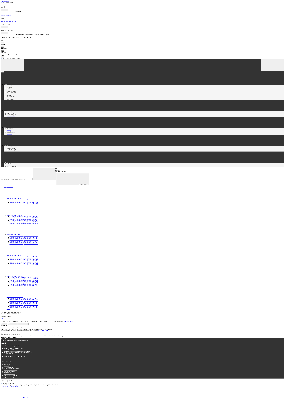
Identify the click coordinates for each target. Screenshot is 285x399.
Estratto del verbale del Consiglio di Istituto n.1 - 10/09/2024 (24, 203)
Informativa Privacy (8, 367)
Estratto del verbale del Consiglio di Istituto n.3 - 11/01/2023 (24, 241)
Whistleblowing (7, 372)
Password (17, 13)
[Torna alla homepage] (142, 58)
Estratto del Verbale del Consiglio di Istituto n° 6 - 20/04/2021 (24, 278)
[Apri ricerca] (272, 65)
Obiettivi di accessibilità (9, 371)
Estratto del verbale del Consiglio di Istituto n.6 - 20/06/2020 (24, 305)
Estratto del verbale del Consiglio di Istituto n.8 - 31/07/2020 (24, 307)
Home (57, 168)
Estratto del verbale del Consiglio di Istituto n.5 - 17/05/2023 (24, 238)
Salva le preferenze (12, 337)
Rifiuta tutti (12, 324)
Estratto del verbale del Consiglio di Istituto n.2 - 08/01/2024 (24, 221)
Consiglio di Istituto (8, 187)
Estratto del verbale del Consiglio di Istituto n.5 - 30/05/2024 (24, 217)
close (2, 71)
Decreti (8, 309)
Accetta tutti (23, 324)
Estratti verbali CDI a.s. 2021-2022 (15, 255)
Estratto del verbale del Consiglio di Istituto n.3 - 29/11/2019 (24, 301)
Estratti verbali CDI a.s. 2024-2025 (15, 198)
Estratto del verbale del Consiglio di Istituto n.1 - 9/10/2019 (23, 298)
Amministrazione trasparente (10, 375)
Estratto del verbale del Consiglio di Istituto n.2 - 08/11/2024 (24, 202)
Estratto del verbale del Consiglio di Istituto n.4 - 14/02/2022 (24, 260)
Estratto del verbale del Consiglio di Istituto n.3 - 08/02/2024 (24, 220)
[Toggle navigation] (12, 65)
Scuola (58, 170)
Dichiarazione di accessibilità (10, 370)
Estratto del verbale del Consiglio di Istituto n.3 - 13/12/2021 (24, 262)
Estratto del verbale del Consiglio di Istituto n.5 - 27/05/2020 (24, 303)
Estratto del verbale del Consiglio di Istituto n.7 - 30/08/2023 (24, 236)
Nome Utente (18, 11)
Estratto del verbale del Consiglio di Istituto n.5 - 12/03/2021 (24, 280)
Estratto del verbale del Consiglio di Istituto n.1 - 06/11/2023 (24, 223)
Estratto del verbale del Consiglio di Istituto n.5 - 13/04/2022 (24, 259)
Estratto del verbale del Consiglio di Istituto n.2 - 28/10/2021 (24, 263)
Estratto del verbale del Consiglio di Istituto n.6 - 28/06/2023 (24, 237)
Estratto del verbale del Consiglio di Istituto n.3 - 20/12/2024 (24, 201)
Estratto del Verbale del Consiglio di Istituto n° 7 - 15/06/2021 (24, 277)
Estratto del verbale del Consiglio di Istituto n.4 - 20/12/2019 (24, 302)
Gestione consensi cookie (9, 374)
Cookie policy (7, 364)
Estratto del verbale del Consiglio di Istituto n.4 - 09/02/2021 (24, 281)
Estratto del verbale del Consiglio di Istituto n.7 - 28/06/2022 (24, 256)
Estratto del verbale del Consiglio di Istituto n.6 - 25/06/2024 (24, 216)
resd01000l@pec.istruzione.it (19, 352)
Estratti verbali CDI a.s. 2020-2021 (15, 276)
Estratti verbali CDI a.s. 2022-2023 (15, 234)
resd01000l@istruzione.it (18, 351)
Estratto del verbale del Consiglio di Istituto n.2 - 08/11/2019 (24, 299)
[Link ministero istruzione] (7, 2)
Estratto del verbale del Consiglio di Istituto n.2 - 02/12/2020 (24, 284)
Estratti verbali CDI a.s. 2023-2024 (15, 215)
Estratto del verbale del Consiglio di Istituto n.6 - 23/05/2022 (24, 258)
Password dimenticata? (6, 15)
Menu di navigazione (83, 184)
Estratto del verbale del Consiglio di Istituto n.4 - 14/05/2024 (24, 219)
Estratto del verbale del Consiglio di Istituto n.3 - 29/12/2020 (24, 282)
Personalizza (4, 324)
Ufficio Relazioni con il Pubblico (11, 368)
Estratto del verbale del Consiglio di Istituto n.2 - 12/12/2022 (24, 242)
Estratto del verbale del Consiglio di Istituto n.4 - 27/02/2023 (24, 240)
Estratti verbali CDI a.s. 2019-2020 (15, 297)
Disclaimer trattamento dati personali (9, 386)
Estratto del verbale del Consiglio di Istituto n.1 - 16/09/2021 (24, 264)
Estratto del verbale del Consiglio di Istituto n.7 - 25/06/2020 (24, 306)
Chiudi (2, 43)
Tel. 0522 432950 (10, 349)
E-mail (16, 34)
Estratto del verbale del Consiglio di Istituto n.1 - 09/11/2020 (24, 285)
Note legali (6, 366)
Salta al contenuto (5, 1)
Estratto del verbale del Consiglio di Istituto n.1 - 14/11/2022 (24, 244)
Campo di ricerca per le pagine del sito (10, 179)
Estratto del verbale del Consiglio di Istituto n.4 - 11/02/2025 (24, 199)
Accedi (2, 4)
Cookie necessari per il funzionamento (10, 334)
